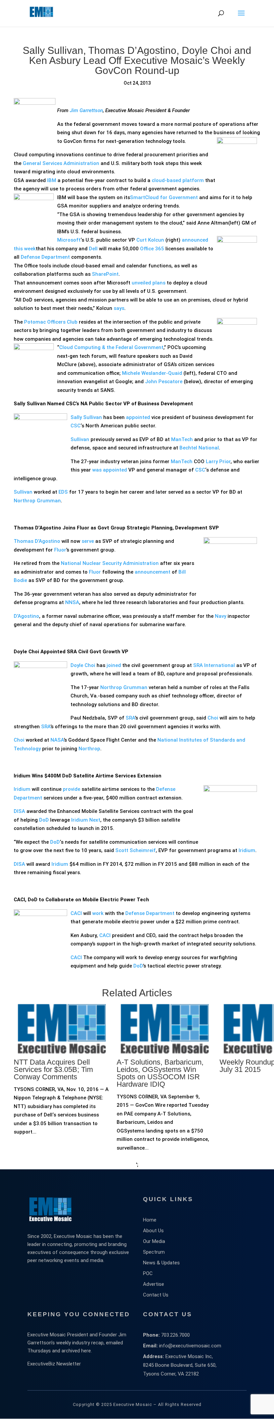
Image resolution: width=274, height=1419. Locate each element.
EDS (63, 492)
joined (114, 665)
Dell (93, 249)
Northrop (89, 749)
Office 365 (152, 249)
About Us (153, 1231)
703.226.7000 (175, 1335)
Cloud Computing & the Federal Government (111, 347)
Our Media (154, 1241)
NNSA (72, 602)
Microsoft (69, 240)
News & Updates (161, 1263)
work (98, 913)
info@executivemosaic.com (190, 1346)
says (119, 308)
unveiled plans (148, 283)
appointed (138, 417)
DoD (44, 820)
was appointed (109, 470)
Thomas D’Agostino (37, 541)
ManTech (182, 439)
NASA (57, 740)
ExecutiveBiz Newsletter (54, 1364)
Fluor (59, 550)
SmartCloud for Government (164, 197)
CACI (76, 913)
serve (88, 541)
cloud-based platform (178, 180)
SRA (130, 718)
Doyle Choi (83, 665)
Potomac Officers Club (51, 322)
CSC (76, 426)
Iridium (22, 789)
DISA (19, 811)
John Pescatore (163, 382)
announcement (152, 572)
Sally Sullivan (86, 417)
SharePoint (105, 274)
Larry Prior (218, 461)
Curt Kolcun (150, 240)
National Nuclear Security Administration (110, 563)
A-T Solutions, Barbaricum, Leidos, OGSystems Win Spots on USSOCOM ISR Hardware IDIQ (160, 1073)
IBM (51, 180)
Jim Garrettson (86, 110)
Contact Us (155, 1295)
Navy (220, 616)
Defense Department (45, 257)
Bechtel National (199, 448)
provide (71, 789)
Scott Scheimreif (135, 850)
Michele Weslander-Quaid (152, 373)
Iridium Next (85, 820)
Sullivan (80, 439)
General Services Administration (61, 163)
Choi (213, 718)
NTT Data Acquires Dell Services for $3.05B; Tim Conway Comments (53, 1069)
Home (149, 1220)
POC (148, 1273)
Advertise (153, 1284)
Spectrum (154, 1252)
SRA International (214, 665)
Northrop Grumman (37, 501)
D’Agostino (26, 616)
